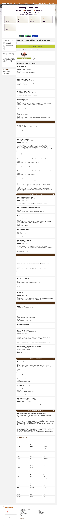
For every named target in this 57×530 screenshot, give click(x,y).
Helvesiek (45, 487)
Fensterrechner (51, 3)
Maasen (31, 494)
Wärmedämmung (8, 57)
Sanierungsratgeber (41, 512)
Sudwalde (31, 496)
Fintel (44, 476)
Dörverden (18, 460)
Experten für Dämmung (44, 415)
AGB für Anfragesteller (23, 514)
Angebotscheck (33, 3)
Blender (18, 487)
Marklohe (18, 494)
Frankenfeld (18, 456)
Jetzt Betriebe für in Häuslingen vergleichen (36, 194)
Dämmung (5, 3)
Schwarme (31, 454)
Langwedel (18, 485)
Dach (39, 509)
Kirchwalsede (19, 498)
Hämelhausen (19, 458)
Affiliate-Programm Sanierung (25, 509)
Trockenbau (26, 3)
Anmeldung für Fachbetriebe (24, 508)
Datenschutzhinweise (23, 513)
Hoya (18, 474)
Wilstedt (44, 496)
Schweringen (18, 467)
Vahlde (44, 485)
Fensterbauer (22, 511)
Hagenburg (45, 465)
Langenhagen (45, 498)
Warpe (18, 483)
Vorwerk (44, 474)
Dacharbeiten (12, 3)
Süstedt (31, 469)
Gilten (18, 476)
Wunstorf (45, 467)
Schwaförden (45, 454)
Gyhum (44, 483)
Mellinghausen (32, 487)
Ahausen (31, 458)
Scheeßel (45, 460)
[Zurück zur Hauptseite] (11, 507)
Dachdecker (22, 512)
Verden (18, 465)
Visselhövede (18, 496)
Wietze (31, 485)
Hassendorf (31, 483)
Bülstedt (44, 494)
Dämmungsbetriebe (23, 510)
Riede (31, 474)
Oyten (31, 498)
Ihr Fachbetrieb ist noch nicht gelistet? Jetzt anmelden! (35, 410)
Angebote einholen (6, 73)
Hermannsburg (45, 492)
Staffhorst (31, 460)
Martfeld (18, 492)
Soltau (31, 492)
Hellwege (31, 467)
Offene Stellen (22, 523)
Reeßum (45, 456)
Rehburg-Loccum (46, 458)
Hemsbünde (31, 465)
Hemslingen (31, 476)
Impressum (22, 516)
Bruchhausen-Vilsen (32, 456)
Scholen (44, 469)
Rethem (18, 454)
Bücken (18, 478)
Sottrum (31, 478)
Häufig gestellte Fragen (6, 71)
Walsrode (18, 469)
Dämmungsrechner (42, 3)
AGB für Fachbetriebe (23, 515)
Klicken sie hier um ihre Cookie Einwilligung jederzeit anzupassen (10, 525)
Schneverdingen (45, 478)
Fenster (19, 3)
